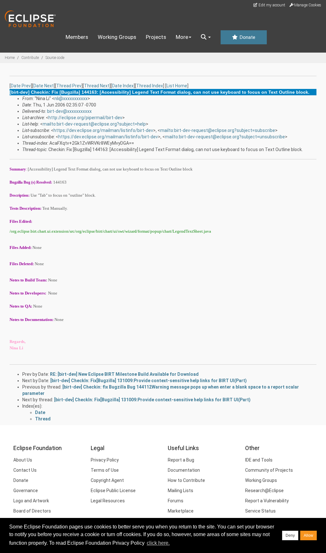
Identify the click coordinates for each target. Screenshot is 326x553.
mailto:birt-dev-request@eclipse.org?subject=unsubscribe (225, 136)
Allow (308, 535)
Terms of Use (105, 470)
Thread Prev (69, 85)
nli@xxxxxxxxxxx (71, 98)
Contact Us (25, 470)
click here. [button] (158, 543)
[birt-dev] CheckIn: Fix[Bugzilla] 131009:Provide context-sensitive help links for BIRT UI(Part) (148, 380)
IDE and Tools (259, 459)
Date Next (43, 85)
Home (10, 57)
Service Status (260, 510)
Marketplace (181, 510)
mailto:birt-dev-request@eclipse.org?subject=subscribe (217, 130)
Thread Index (149, 85)
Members (77, 37)
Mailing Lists (180, 490)
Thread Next (97, 85)
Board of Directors (32, 510)
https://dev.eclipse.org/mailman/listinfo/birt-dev (103, 130)
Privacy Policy (105, 459)
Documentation (184, 470)
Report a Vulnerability (267, 500)
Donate (246, 37)
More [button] (182, 37)
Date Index (123, 85)
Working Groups (117, 37)
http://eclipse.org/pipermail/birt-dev (85, 117)
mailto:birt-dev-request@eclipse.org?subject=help (94, 124)
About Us (22, 459)
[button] (206, 37)
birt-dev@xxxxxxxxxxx (69, 111)
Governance (25, 490)
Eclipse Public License (113, 490)
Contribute (30, 57)
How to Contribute (186, 480)
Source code (55, 57)
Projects (156, 37)
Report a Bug (181, 459)
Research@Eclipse (264, 490)
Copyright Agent (107, 480)
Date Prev (21, 85)
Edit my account (271, 5)
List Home (177, 85)
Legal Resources (108, 500)
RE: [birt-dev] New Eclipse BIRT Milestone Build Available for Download (124, 374)
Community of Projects (269, 470)
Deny (290, 535)
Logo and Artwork (31, 500)
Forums (175, 500)
